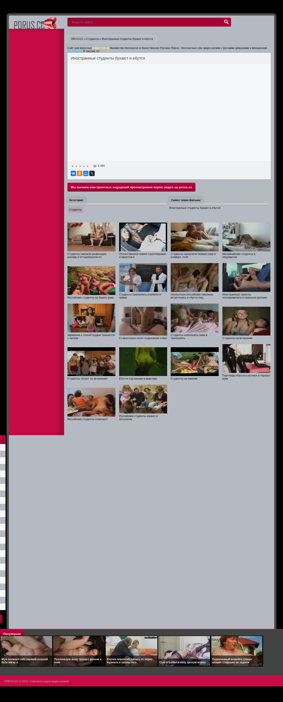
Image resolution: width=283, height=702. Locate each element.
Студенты (75, 209)
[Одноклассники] (79, 173)
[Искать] (226, 22)
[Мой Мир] (85, 173)
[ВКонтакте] (73, 173)
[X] (92, 173)
